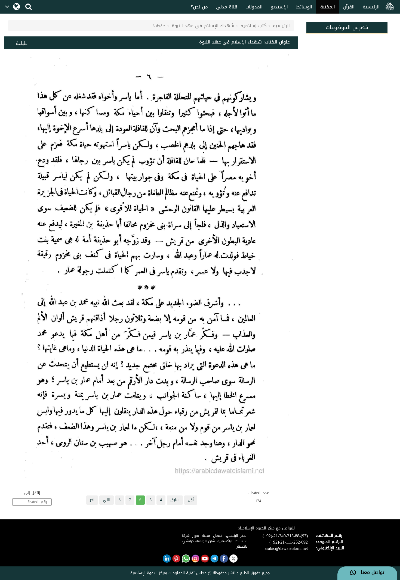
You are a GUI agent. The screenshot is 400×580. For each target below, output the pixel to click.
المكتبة (327, 6)
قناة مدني (226, 6)
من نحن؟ (199, 6)
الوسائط (304, 6)
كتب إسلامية (254, 25)
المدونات (254, 6)
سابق (174, 500)
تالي (106, 500)
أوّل (191, 500)
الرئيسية (371, 6)
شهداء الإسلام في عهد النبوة (203, 25)
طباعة (21, 43)
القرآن (349, 6)
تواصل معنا (370, 572)
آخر (92, 500)
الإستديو (279, 6)
